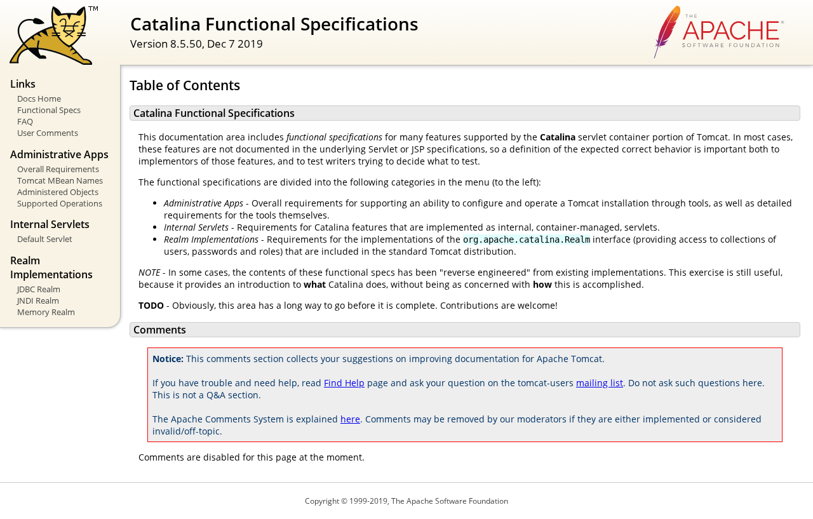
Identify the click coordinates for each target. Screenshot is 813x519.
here (350, 419)
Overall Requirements (58, 169)
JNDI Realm (38, 300)
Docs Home (39, 98)
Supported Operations (59, 203)
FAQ (25, 121)
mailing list (599, 383)
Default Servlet (44, 239)
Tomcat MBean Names (60, 180)
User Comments (47, 132)
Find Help (344, 383)
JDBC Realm (38, 289)
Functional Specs (49, 110)
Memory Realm (46, 312)
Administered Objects (57, 192)
